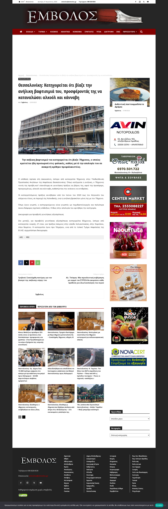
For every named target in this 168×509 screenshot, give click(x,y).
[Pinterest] (32, 262)
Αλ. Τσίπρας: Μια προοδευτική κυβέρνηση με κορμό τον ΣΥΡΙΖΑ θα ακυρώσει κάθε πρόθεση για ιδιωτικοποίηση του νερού (85, 280)
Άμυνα (66, 467)
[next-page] (23, 417)
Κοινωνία (77, 32)
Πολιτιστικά (136, 464)
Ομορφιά (113, 480)
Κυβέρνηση (113, 472)
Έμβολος (24, 102)
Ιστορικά (113, 456)
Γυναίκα (66, 491)
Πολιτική (135, 461)
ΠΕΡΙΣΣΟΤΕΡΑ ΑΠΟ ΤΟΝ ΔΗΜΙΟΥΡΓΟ (52, 306)
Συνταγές (89, 32)
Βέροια (66, 483)
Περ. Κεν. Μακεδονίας (139, 456)
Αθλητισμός (68, 461)
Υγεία (99, 32)
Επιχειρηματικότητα (93, 478)
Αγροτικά (67, 456)
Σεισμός (135, 469)
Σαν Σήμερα (136, 467)
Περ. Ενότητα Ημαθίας (140, 459)
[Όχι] (165, 505)
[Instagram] (140, 1)
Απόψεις (67, 478)
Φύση (134, 486)
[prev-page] (19, 417)
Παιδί (112, 486)
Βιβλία (66, 486)
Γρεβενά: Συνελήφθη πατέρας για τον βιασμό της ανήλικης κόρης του (35, 279)
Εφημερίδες (90, 486)
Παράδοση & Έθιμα (116, 488)
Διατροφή (109, 32)
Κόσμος (54, 32)
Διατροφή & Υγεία (92, 464)
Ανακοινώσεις (69, 472)
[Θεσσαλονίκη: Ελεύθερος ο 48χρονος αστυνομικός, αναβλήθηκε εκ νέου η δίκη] (31, 393)
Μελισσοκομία (115, 475)
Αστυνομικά (68, 480)
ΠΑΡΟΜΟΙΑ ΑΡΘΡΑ (27, 306)
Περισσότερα (129, 32)
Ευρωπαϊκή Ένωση (92, 483)
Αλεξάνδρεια (68, 464)
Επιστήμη (89, 475)
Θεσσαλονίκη (31, 75)
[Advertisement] (84, 56)
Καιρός (112, 459)
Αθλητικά (65, 32)
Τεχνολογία (136, 478)
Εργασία (89, 480)
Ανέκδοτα (67, 475)
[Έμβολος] (84, 16)
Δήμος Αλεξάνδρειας (93, 456)
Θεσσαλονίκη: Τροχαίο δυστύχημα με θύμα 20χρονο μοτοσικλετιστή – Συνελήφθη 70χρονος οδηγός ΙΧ (61, 334)
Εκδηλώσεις (90, 467)
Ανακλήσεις (68, 469)
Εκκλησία (89, 469)
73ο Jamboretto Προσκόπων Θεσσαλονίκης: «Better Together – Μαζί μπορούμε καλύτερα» (90, 407)
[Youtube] (148, 1)
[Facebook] (135, 1)
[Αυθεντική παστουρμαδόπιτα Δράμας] (130, 92)
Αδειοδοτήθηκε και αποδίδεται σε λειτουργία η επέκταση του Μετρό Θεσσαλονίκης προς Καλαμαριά (61, 371)
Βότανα (66, 488)
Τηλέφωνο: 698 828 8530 (87, 2)
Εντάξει (159, 505)
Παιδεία (112, 483)
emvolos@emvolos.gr (68, 2)
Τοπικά (41, 32)
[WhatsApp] (37, 262)
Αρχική (21, 75)
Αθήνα (66, 459)
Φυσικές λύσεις (137, 488)
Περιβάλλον (114, 491)
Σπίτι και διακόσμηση (139, 472)
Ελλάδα (29, 32)
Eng (118, 32)
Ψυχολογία (136, 491)
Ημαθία (89, 488)
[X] (144, 1)
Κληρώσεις (113, 461)
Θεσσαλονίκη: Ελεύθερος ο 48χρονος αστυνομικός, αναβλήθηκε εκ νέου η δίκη (28, 407)
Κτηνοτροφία (114, 469)
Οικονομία (113, 478)
